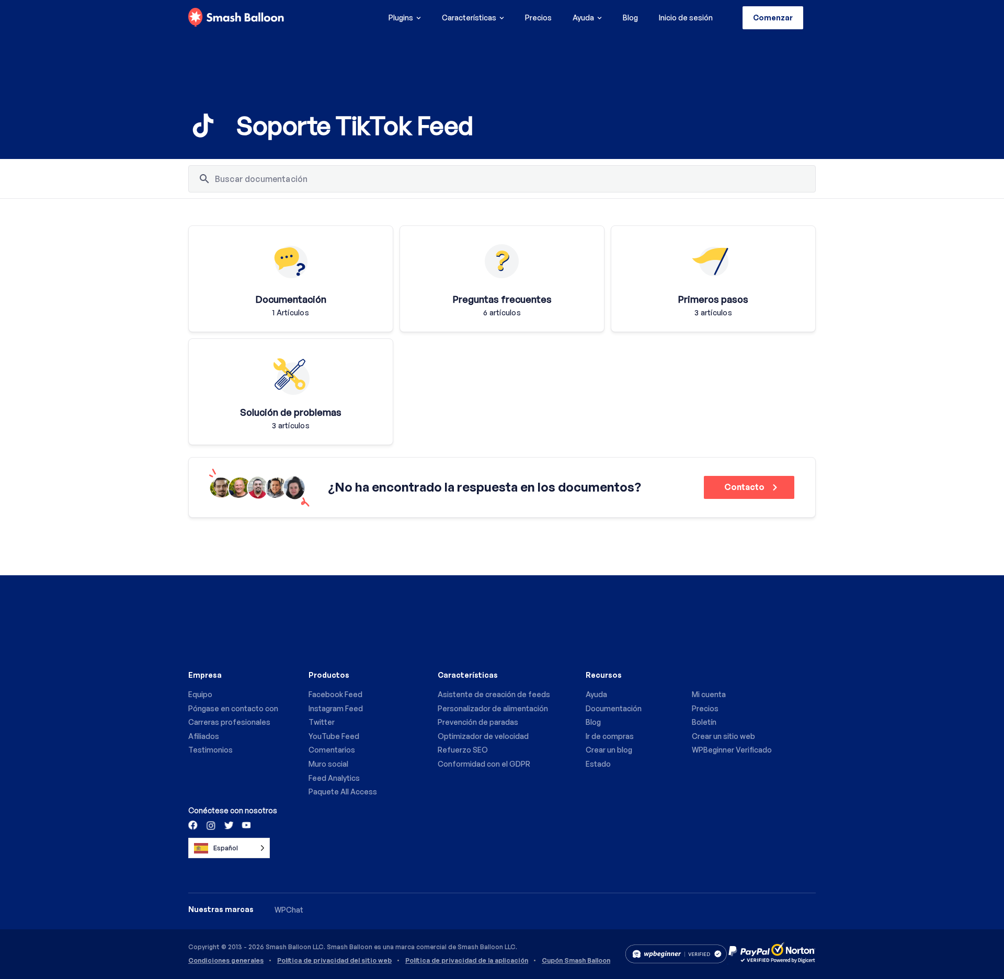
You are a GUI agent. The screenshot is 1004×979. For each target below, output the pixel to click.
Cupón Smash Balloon (576, 960)
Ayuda (583, 17)
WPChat (289, 909)
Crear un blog (609, 749)
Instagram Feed (336, 708)
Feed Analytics (334, 777)
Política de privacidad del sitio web (334, 960)
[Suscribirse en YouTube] (245, 824)
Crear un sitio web (723, 736)
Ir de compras (610, 736)
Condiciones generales (226, 960)
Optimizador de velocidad (483, 736)
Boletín (704, 722)
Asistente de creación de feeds (494, 694)
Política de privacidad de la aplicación (466, 960)
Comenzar (773, 17)
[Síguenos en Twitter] (228, 824)
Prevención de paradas (478, 722)
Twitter (322, 722)
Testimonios (210, 749)
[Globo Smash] (236, 18)
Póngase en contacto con (233, 708)
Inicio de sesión (686, 17)
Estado (598, 763)
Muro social (328, 763)
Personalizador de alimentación (493, 708)
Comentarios (332, 749)
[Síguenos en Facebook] (193, 824)
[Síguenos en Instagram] (211, 824)
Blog (630, 17)
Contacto (745, 487)
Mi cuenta (709, 694)
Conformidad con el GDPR (484, 763)
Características (469, 17)
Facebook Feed (335, 694)
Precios (538, 17)
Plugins (401, 17)
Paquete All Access (343, 791)
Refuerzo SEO (463, 749)
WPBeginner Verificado (732, 749)
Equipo (200, 694)
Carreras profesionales (229, 722)
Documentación (614, 708)
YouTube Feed (334, 736)
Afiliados (203, 736)
